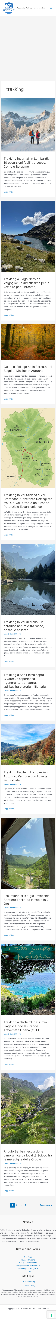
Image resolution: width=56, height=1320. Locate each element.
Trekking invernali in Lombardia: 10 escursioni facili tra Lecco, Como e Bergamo (27, 162)
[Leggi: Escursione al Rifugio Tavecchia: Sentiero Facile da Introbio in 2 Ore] (28, 853)
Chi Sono (28, 1257)
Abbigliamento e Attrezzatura (28, 1266)
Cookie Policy (29, 1286)
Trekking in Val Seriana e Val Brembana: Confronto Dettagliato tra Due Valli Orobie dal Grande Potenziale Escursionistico (28, 501)
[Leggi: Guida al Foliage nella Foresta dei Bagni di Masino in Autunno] (28, 342)
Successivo (46, 1205)
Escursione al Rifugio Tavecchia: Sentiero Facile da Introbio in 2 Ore (27, 900)
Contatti (28, 1271)
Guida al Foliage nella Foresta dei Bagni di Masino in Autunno (28, 369)
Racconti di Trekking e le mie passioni (31, 8)
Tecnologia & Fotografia (28, 1268)
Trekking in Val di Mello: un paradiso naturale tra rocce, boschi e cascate (24, 626)
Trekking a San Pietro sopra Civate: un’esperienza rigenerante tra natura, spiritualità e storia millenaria (25, 680)
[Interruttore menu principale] (51, 8)
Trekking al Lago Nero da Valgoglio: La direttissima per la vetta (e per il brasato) (26, 283)
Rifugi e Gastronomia (28, 1263)
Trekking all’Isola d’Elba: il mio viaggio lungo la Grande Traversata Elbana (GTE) (25, 1026)
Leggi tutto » (9, 192)
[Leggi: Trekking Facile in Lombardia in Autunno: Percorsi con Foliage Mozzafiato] (28, 744)
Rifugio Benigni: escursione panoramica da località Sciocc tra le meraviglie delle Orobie (28, 1155)
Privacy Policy (29, 1282)
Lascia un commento (12, 634)
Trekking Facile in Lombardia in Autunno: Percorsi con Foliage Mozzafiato (26, 776)
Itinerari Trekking (28, 1260)
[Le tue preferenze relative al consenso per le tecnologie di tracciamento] (51, 1315)
